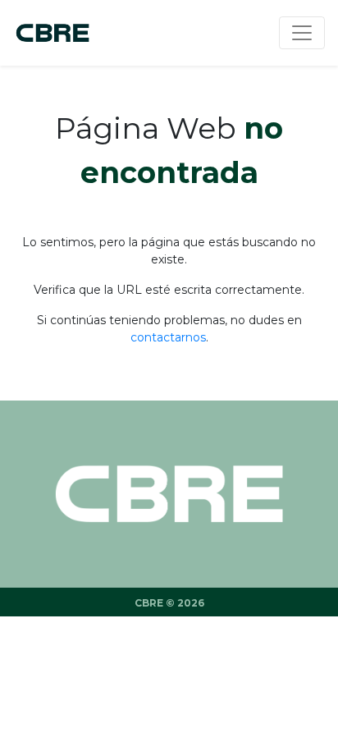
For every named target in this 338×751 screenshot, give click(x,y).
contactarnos (168, 337)
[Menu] (302, 32)
